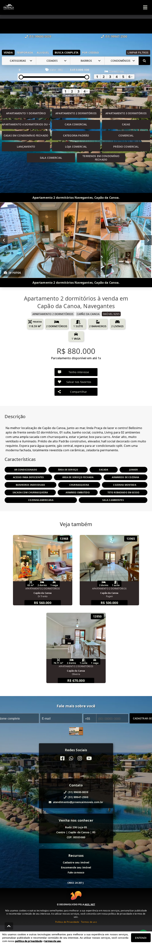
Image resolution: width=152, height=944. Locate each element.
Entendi (140, 938)
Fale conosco (76, 872)
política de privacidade (28, 941)
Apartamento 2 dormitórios (76, 113)
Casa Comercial (76, 124)
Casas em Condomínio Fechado (26, 135)
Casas (126, 124)
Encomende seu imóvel (76, 867)
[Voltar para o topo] (9, 926)
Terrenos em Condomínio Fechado (100, 157)
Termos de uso (89, 921)
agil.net (90, 904)
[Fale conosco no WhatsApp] (71, 758)
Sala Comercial (51, 157)
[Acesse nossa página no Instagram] (80, 758)
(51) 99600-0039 (40, 36)
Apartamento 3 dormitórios (126, 113)
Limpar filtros (138, 52)
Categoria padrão (76, 135)
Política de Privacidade (67, 921)
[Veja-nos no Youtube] (89, 758)
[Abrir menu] (145, 7)
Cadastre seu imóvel (76, 862)
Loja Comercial (76, 146)
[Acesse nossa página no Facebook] (62, 758)
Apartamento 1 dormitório (26, 113)
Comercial (125, 135)
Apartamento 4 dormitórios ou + (26, 124)
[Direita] (148, 240)
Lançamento (26, 146)
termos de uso (52, 941)
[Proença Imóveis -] (76, 731)
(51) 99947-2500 (116, 36)
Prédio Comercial (126, 146)
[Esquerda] (4, 240)
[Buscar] (144, 60)
